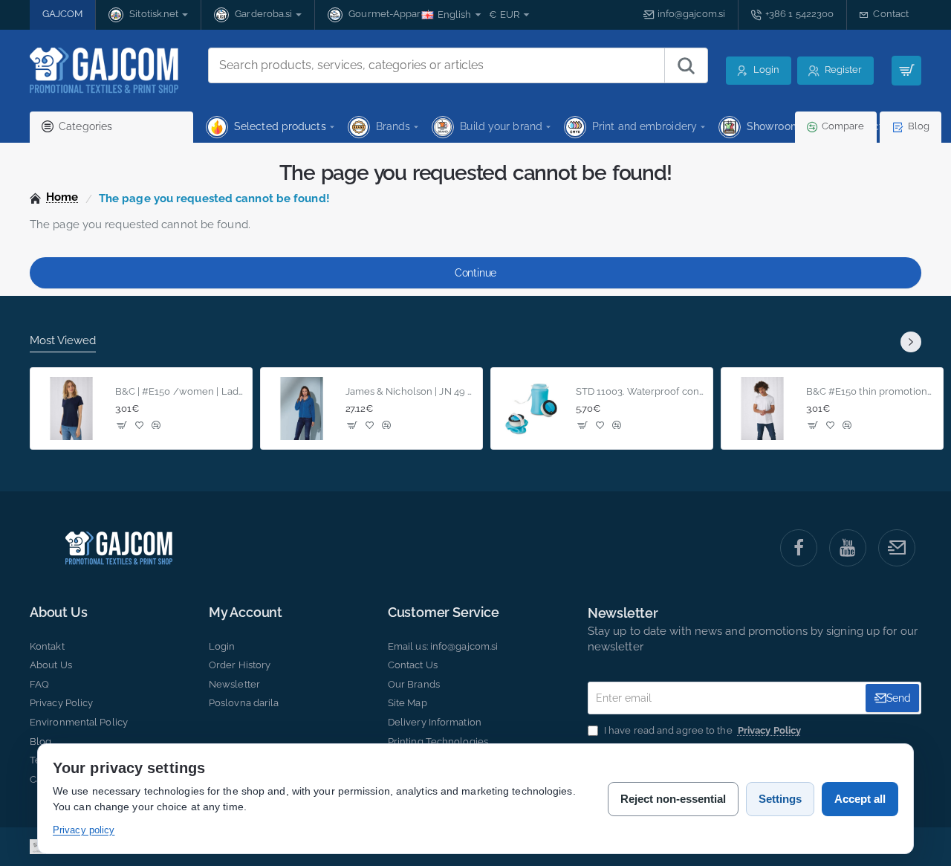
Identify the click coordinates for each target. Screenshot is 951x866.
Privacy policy (83, 830)
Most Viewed (63, 340)
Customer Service (443, 612)
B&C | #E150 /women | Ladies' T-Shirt (179, 391)
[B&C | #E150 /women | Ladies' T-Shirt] (71, 409)
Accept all (860, 798)
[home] (54, 197)
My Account (245, 612)
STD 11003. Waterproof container (640, 391)
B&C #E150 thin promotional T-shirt (870, 391)
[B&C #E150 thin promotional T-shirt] (762, 409)
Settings (780, 798)
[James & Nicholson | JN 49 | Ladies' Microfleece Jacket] (302, 409)
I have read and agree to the (701, 730)
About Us (58, 612)
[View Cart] (906, 70)
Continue (475, 273)
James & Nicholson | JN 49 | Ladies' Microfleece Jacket (409, 391)
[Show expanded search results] (685, 65)
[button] (122, 425)
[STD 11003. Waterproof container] (532, 409)
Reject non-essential (673, 798)
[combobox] (436, 65)
